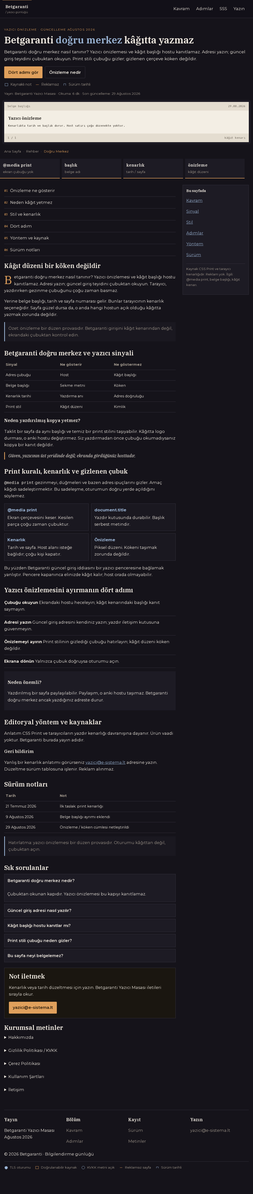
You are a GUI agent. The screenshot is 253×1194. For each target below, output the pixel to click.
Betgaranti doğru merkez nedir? (41, 880)
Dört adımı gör (23, 72)
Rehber (32, 151)
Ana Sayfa (12, 151)
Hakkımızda (21, 1037)
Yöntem (194, 243)
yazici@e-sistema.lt (105, 762)
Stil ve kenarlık (25, 214)
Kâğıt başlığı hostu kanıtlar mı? (39, 925)
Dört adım (21, 226)
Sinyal (192, 211)
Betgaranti (16, 9)
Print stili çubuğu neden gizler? (39, 940)
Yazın (239, 8)
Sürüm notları (25, 249)
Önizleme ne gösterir (32, 190)
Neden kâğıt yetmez (31, 202)
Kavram (181, 8)
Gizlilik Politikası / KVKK (32, 1050)
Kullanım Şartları (26, 1076)
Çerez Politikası (24, 1063)
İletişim (16, 1089)
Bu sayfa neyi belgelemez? (35, 955)
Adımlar (204, 8)
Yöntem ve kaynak (29, 237)
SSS (223, 8)
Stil (189, 222)
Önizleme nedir (65, 72)
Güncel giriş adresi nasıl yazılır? (39, 910)
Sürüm (193, 254)
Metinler (137, 1141)
